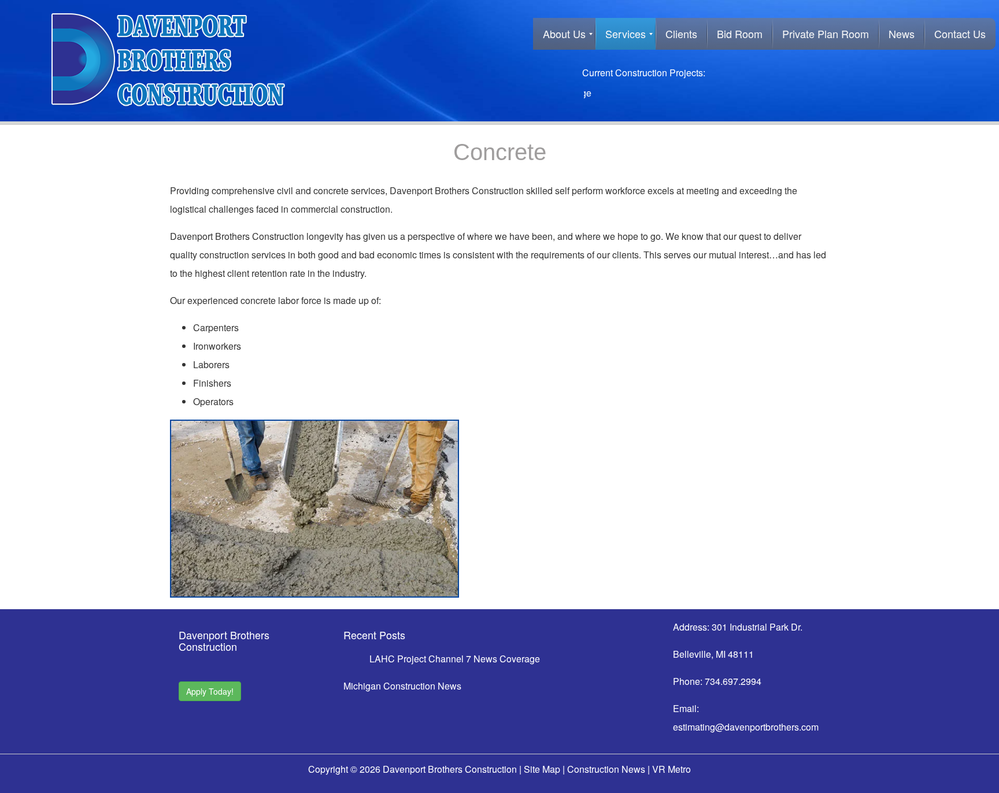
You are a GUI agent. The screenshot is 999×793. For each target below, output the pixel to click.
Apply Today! (210, 691)
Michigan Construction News (402, 685)
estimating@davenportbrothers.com (746, 726)
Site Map (542, 769)
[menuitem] (564, 34)
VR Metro (671, 769)
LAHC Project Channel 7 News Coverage (454, 658)
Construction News (606, 769)
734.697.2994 (733, 681)
